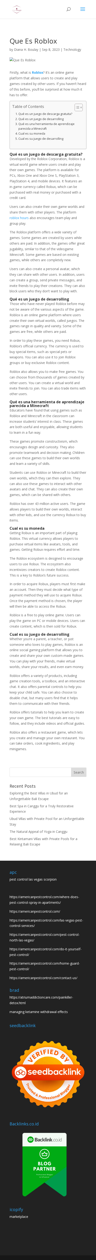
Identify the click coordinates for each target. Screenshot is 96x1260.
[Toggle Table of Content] (76, 107)
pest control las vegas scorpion (33, 879)
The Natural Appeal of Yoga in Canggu (38, 831)
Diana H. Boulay (26, 49)
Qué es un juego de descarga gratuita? (45, 114)
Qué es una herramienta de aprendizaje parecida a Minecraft (46, 126)
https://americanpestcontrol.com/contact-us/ (43, 978)
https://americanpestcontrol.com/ (35, 911)
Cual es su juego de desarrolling (40, 139)
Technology (72, 49)
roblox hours (19, 218)
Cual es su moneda (31, 134)
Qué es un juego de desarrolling (41, 119)
